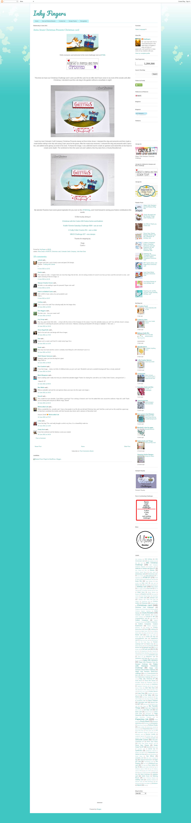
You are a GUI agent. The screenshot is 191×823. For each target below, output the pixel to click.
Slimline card (155, 747)
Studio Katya (138, 756)
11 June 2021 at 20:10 (44, 352)
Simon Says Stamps (142, 745)
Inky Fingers (49, 13)
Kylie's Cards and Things (145, 441)
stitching (154, 754)
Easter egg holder (151, 634)
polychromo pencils (151, 727)
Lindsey (40, 302)
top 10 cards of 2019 (147, 767)
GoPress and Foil (143, 654)
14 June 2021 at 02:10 (44, 403)
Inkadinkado (138, 684)
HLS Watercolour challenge (143, 677)
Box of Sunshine (144, 590)
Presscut (154, 728)
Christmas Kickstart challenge (143, 611)
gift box (137, 651)
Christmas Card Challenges (144, 607)
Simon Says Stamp (152, 741)
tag (136, 759)
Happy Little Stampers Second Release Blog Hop (149, 207)
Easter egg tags (139, 636)
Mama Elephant (153, 700)
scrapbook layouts (139, 736)
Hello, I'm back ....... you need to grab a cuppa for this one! (150, 377)
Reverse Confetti (150, 734)
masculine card (142, 702)
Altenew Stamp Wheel (141, 572)
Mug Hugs (143, 706)
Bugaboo (137, 594)
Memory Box (154, 702)
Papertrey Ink (141, 719)
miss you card (147, 704)
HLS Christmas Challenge (150, 675)
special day (151, 748)
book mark (150, 588)
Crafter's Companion (141, 620)
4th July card (139, 563)
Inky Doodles (146, 684)
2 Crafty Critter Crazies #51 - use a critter (82, 230)
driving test (146, 633)
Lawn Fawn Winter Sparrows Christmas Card (149, 274)
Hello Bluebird (152, 673)
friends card (138, 647)
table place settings (151, 758)
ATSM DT (48, 251)
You (145, 785)
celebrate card (154, 597)
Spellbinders (138, 750)
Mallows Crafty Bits (143, 333)
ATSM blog (86, 210)
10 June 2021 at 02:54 (44, 307)
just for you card (143, 691)
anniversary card (140, 574)
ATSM (103, 55)
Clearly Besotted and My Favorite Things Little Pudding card (149, 216)
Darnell (40, 396)
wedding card (139, 779)
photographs (154, 723)
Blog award (154, 586)
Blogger (99, 809)
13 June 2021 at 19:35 (44, 392)
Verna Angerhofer (43, 330)
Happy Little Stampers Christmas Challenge (146, 666)
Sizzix (148, 747)
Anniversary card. (153, 574)
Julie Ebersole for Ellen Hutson (142, 689)
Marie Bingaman (43, 375)
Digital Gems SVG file (146, 631)
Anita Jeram (41, 251)
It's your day (153, 686)
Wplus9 (139, 785)
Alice (146, 570)
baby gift (153, 583)
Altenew (152, 570)
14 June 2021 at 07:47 (44, 417)
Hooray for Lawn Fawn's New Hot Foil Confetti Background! (150, 417)
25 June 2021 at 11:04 (44, 426)
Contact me (62, 21)
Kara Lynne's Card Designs (145, 414)
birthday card (141, 587)
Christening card (146, 601)
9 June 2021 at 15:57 (44, 298)
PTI (157, 730)
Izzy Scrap (41, 319)
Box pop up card (154, 590)
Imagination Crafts (151, 682)
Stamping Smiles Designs (145, 454)
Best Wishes (147, 585)
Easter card (138, 635)
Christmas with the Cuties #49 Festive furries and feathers (82, 221)
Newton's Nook (148, 711)
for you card (152, 645)
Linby (39, 421)
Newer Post (38, 446)
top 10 (137, 767)
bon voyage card (141, 588)
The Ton (145, 763)
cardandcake (141, 373)
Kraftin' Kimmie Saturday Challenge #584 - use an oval (82, 226)
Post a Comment (41, 438)
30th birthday (148, 559)
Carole (40, 272)
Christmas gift (153, 609)
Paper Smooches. (150, 715)
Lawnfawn (150, 693)
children (137, 601)
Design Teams (73, 21)
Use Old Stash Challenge (142, 774)
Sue (39, 338)
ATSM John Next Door (151, 579)
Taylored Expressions (146, 759)
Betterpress (155, 585)
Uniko (149, 772)
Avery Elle (138, 581)
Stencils (148, 754)
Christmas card (56, 251)
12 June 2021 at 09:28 (44, 363)
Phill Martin (146, 723)
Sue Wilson (150, 756)
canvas (137, 595)
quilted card (153, 732)
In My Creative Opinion (144, 360)
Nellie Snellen (138, 709)
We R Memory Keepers (149, 777)
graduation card (153, 654)
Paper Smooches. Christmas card (145, 717)
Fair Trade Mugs (145, 642)
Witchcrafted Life (43, 407)
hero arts (137, 675)
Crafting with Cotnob (49, 264)
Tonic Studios (152, 765)
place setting (141, 727)
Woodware (155, 783)
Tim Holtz (143, 765)
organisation (148, 713)
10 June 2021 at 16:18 (44, 326)
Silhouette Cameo (141, 739)
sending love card (139, 737)
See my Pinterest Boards (48, 21)
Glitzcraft (137, 653)
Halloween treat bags (141, 658)
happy (151, 658)
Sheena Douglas (151, 737)
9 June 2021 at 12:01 (44, 288)
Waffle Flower (146, 776)
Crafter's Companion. (152, 622)
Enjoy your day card (144, 640)
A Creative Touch (142, 306)
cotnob (40, 260)
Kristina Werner (153, 691)
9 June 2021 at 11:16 (44, 279)
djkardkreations (142, 346)
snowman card (141, 748)
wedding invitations (151, 779)
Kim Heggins (42, 311)
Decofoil (137, 631)
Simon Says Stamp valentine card (147, 743)
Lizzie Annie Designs (149, 698)
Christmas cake (154, 603)
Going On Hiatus (149, 456)
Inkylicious (155, 684)
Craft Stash (153, 618)
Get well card (146, 649)
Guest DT (140, 656)
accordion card (152, 566)
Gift (154, 649)
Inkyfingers (147, 39)
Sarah (39, 347)
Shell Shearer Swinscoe (45, 356)
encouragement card (141, 638)
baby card (145, 583)
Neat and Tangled (150, 708)
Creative (148, 627)
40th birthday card (151, 561)
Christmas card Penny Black (141, 609)
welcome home (139, 781)
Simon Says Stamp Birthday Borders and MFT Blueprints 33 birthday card (149, 236)
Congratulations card (141, 618)
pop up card (138, 728)
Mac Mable (41, 387)
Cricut (146, 629)
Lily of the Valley (145, 695)
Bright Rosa (141, 592)
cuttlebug (153, 629)
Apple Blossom (150, 575)
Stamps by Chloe (140, 754)
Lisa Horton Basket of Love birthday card (149, 282)
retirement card (139, 734)
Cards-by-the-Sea (142, 400)
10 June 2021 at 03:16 (44, 315)
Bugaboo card (145, 594)
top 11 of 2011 (142, 772)
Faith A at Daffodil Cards (45, 291)
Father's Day (149, 643)
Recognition (83, 21)
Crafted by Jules (142, 319)
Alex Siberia (138, 570)
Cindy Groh (41, 429)
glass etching (152, 651)
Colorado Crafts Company (68, 251)
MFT (139, 704)
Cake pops (153, 594)
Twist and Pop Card (150, 442)
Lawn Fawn (141, 693)
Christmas (145, 603)
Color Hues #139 (149, 362)
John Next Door (81, 251)
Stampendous (152, 752)
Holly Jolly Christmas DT (147, 679)
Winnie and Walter (146, 783)
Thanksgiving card (148, 761)
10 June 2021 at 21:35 (44, 343)
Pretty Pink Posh (139, 730)
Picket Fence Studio (141, 725)
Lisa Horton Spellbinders (147, 697)
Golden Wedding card (146, 653)
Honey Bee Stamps (150, 680)
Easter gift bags (150, 636)
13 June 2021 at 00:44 (44, 384)
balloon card (138, 585)
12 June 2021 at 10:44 (44, 371)
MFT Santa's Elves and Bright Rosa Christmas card (150, 264)
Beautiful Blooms (149, 429)
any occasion (140, 575)
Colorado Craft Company (142, 614)
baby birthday (149, 581)
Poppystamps (146, 728)
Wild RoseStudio (149, 781)
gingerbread (144, 651)
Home (36, 21)
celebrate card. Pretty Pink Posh (147, 599)
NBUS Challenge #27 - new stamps (82, 234)
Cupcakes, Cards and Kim (145, 387)
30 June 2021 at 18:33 (44, 434)
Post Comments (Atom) (86, 451)
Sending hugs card (151, 736)
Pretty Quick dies (150, 730)
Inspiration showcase (142, 686)
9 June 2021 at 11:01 (44, 268)
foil (147, 645)
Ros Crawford (42, 366)
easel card (153, 633)
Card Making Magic (145, 595)
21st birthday (138, 559)
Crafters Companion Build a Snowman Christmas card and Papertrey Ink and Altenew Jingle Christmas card (149, 246)
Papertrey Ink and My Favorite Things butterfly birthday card (150, 292)
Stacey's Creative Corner (45, 283)
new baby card (148, 710)
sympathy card (139, 758)
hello (145, 673)
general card (147, 647)
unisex (154, 772)
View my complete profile (142, 53)
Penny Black (144, 721)
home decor (138, 680)
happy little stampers (150, 660)
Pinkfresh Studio (153, 725)
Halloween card (150, 656)
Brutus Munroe (151, 592)
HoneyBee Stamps (139, 682)
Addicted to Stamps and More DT (145, 568)
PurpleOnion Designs (142, 732)
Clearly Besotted (147, 613)
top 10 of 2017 (147, 770)
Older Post (127, 446)
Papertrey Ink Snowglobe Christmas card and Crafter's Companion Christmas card (149, 257)
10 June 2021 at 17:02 (44, 335)
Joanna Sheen (139, 687)
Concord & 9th (150, 616)
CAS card (143, 597)
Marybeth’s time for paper (145, 427)
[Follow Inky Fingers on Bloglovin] (141, 114)
